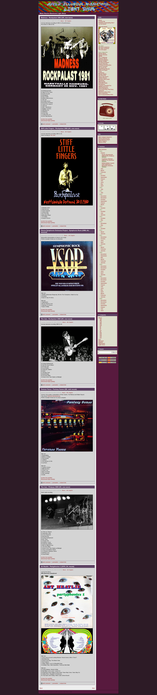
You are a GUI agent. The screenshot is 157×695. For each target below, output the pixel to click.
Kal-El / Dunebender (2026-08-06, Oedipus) (108, 155)
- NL (100, 332)
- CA (100, 321)
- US (100, 334)
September (104, 177)
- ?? (100, 338)
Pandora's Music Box (104, 92)
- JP (100, 330)
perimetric (101, 72)
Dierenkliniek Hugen (104, 139)
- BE (100, 320)
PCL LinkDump (103, 57)
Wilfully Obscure (103, 86)
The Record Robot (104, 62)
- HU (100, 325)
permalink (55, 124)
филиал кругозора (104, 79)
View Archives (102, 149)
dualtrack (101, 90)
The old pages (103, 49)
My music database (104, 47)
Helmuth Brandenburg (54, 396)
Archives (102, 146)
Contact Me (102, 21)
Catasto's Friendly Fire (105, 85)
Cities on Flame (103, 70)
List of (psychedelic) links (106, 94)
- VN (100, 335)
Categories (102, 315)
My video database (104, 48)
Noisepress (102, 84)
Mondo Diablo (102, 74)
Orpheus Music (103, 58)
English (69, 21)
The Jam (52, 135)
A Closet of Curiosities (105, 65)
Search (101, 349)
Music (62, 21)
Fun (100, 339)
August (103, 153)
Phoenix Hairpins (103, 60)
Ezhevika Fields (103, 83)
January (103, 214)
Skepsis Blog (102, 142)
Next (93, 688)
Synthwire (101, 80)
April (102, 185)
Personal (101, 341)
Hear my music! (103, 26)
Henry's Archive (103, 66)
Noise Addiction (103, 93)
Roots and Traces (103, 76)
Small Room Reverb (104, 69)
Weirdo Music (102, 53)
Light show (102, 344)
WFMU (100, 56)
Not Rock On (102, 75)
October (103, 175)
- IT (100, 329)
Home (100, 20)
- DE (67, 392)
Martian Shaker (103, 61)
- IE (100, 326)
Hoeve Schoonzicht (104, 138)
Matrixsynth (102, 81)
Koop (100, 71)
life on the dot (102, 67)
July (102, 168)
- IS (100, 328)
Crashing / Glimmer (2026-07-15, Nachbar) (108, 159)
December (103, 196)
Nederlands (102, 343)
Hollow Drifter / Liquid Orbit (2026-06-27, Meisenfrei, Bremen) (108, 164)
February (103, 172)
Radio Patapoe (103, 141)
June (102, 182)
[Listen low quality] (46, 119)
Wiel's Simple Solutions (105, 137)
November (103, 197)
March (102, 170)
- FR (100, 324)
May (102, 184)
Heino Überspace (103, 88)
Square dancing (103, 63)
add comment (46, 124)
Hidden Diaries (103, 78)
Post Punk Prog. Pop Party (106, 89)
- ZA (68, 569)
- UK (65, 21)
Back (41, 688)
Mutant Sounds (103, 54)
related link (63, 124)
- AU (69, 235)
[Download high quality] (48, 120)
